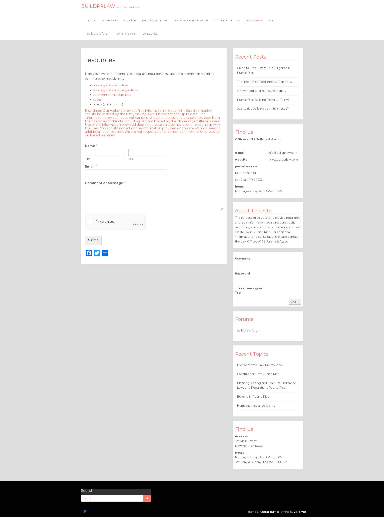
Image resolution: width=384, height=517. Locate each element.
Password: (243, 273)
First (87, 158)
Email (91, 166)
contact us (150, 33)
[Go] (147, 498)
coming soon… (126, 33)
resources (253, 20)
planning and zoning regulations (115, 90)
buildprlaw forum (98, 33)
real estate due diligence (191, 20)
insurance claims (226, 20)
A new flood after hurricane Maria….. (261, 91)
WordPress (300, 511)
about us (130, 20)
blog (271, 20)
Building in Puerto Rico (253, 396)
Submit (93, 240)
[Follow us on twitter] (85, 511)
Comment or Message (105, 183)
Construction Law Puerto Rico (258, 374)
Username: (243, 258)
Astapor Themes (269, 511)
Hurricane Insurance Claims (256, 405)
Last (131, 158)
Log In (294, 301)
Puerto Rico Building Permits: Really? (263, 100)
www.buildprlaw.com (283, 159)
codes (97, 99)
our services (109, 20)
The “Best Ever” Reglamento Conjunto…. (265, 82)
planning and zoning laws (110, 85)
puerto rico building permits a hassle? (263, 108)
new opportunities (155, 20)
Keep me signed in (250, 290)
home (91, 20)
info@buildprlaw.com (283, 153)
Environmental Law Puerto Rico (259, 365)
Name (91, 146)
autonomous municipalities (112, 95)
